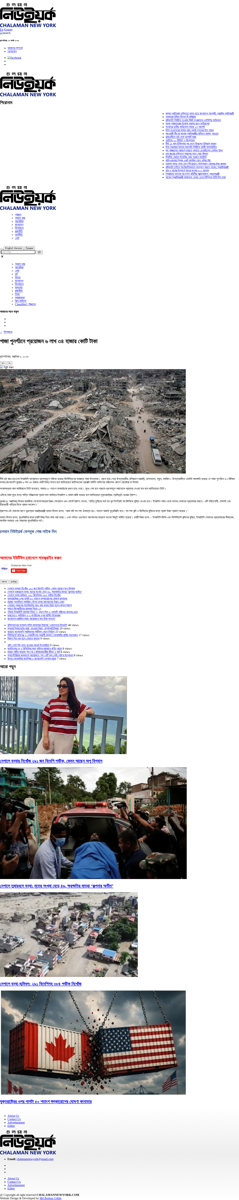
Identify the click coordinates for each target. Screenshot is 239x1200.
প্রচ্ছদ (18, 214)
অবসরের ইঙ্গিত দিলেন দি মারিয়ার (163, 116)
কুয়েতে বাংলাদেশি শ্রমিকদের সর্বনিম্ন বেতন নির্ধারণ (31, 631)
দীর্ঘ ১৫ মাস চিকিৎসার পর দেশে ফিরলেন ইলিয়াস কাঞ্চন (173, 143)
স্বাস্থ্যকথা (20, 297)
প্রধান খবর (20, 218)
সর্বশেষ (4, 581)
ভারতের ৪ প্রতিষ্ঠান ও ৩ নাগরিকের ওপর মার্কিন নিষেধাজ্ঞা (33, 615)
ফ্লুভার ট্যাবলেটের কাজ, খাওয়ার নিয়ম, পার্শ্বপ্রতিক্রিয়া (33, 628)
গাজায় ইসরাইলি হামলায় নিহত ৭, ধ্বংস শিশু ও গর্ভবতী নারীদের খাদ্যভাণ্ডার (42, 612)
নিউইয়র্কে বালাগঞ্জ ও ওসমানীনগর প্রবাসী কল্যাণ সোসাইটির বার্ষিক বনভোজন (42, 635)
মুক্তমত (19, 287)
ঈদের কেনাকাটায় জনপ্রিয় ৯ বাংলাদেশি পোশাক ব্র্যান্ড (31, 658)
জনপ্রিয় (14, 581)
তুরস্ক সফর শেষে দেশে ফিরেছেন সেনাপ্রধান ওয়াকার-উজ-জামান (178, 163)
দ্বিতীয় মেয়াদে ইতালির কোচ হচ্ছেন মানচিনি (168, 157)
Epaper (8, 29)
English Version (13, 248)
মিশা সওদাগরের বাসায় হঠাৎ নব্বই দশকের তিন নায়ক (172, 130)
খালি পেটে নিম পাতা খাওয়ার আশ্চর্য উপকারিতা (28, 645)
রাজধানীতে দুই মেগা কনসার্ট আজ (163, 137)
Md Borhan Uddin (50, 1198)
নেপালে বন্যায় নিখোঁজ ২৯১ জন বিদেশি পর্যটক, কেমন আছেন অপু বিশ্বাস (41, 588)
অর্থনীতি (19, 234)
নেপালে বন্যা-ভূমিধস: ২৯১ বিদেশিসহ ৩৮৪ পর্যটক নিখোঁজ (34, 595)
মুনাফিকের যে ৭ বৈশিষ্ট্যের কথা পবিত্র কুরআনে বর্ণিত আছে (34, 648)
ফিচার (17, 277)
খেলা (17, 238)
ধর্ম (16, 274)
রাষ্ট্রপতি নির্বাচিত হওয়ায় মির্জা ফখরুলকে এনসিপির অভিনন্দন (175, 120)
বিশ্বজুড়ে (19, 228)
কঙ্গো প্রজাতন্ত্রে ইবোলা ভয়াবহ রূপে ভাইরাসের (170, 123)
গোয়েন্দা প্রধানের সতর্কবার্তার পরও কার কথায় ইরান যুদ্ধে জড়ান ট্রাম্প (39, 605)
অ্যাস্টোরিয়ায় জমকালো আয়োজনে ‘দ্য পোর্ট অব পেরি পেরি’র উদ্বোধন (40, 655)
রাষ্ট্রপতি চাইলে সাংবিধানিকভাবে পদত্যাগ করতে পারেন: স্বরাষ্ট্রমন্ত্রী (179, 167)
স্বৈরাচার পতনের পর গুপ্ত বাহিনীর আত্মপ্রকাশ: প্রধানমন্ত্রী (175, 174)
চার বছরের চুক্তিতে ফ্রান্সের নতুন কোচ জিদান (169, 153)
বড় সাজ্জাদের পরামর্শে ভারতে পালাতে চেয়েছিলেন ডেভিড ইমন (176, 150)
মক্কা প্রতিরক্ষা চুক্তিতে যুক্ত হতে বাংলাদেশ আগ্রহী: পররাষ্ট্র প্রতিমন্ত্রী (182, 113)
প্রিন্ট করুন (8, 367)
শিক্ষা (17, 294)
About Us (13, 1115)
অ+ (3, 363)
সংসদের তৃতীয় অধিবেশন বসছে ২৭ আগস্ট (167, 127)
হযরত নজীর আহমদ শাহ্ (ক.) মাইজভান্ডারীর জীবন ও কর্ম (33, 652)
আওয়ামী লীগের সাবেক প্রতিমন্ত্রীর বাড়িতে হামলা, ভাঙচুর (174, 133)
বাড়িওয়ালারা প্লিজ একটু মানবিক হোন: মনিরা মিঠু (170, 160)
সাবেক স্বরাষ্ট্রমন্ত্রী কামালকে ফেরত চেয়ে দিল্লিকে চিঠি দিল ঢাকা (178, 177)
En (1, 29)
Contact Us (14, 1119)
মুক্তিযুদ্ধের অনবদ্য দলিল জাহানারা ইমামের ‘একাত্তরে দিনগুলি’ (37, 625)
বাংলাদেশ (19, 224)
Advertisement (16, 1122)
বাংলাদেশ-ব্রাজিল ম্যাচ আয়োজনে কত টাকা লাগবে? (31, 618)
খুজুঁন (39, 252)
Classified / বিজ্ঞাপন (25, 304)
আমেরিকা (19, 221)
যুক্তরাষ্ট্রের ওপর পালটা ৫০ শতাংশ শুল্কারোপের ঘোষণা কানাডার (37, 598)
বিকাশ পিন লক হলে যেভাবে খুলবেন (23, 638)
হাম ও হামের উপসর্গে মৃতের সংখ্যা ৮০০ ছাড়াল (169, 170)
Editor (11, 1125)
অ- (9, 363)
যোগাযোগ (12, 51)
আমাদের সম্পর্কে (15, 48)
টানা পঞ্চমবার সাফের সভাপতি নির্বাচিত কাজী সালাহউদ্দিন (173, 147)
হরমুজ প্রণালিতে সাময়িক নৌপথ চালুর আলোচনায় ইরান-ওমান (35, 602)
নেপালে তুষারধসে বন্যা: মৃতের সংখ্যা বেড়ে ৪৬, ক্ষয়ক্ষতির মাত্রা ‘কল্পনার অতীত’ (44, 591)
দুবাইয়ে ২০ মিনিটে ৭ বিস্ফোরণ (162, 140)
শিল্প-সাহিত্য (20, 301)
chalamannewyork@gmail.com (35, 1159)
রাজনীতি (19, 231)
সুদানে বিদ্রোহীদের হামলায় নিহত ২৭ (24, 608)
